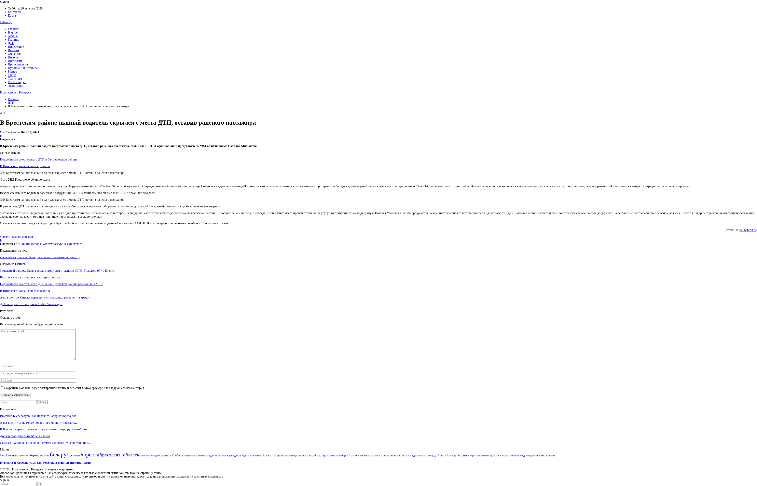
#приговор (475, 455)
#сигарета (514, 455)
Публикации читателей (23, 68)
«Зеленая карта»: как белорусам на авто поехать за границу (40, 257)
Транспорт (15, 78)
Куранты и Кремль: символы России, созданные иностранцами (45, 462)
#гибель (177, 455)
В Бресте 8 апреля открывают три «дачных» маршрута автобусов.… (45, 429)
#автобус (23, 455)
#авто (13, 455)
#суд (522, 455)
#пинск (441, 455)
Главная (13, 29)
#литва (333, 455)
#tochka (4, 455)
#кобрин (300, 455)
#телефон (530, 455)
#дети (245, 455)
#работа (494, 455)
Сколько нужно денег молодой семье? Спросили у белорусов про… (45, 442)
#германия (166, 455)
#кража (325, 455)
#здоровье (280, 455)
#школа (551, 455)
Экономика (15, 85)
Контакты (14, 12)
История (13, 50)
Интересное (16, 46)
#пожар (452, 455)
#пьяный (15, 236)
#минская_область (369, 455)
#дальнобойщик (223, 455)
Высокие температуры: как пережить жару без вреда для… (39, 416)
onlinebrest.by (748, 230)
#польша (463, 455)
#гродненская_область (194, 455)
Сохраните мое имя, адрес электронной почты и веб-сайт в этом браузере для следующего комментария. (74, 388)
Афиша (13, 36)
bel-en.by (6, 22)
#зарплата (269, 455)
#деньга (237, 455)
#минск (354, 455)
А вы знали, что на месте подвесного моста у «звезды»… (38, 422)
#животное (256, 455)
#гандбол (155, 456)
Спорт (12, 75)
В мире (13, 32)
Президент (15, 60)
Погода (13, 57)
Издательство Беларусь (15, 92)
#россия (504, 455)
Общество (14, 53)
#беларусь (59, 454)
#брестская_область (118, 455)
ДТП (11, 43)
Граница (13, 39)
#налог (405, 455)
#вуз (148, 456)
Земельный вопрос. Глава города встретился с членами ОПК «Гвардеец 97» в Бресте (57, 270)
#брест (4, 236)
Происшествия (18, 64)
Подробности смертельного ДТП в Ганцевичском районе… (40, 159)
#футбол (541, 455)
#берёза (76, 455)
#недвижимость (418, 455)
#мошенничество (390, 455)
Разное (12, 71)
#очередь (432, 456)
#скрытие (27, 236)
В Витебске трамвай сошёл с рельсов (25, 166)
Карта (12, 15)
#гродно (210, 455)
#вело (142, 455)
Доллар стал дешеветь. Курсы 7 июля (25, 436)
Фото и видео (17, 82)
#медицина (342, 455)
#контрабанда (313, 455)
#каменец (291, 455)
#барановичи (37, 455)
